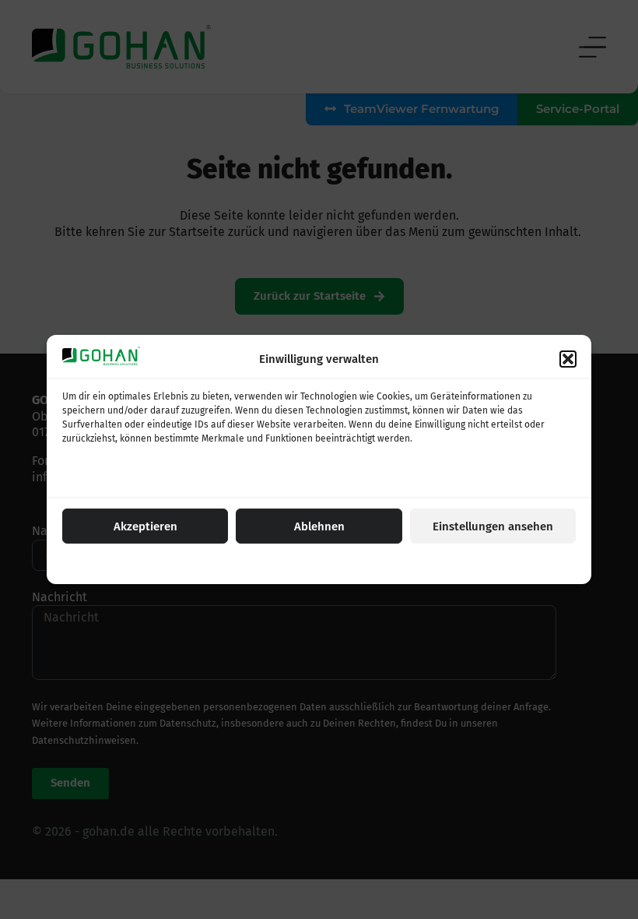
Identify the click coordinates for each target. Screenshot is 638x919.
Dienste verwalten (109, 477)
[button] (568, 359)
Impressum (399, 563)
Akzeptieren (145, 526)
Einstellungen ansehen (493, 526)
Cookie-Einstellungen (261, 563)
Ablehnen (319, 526)
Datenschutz (340, 563)
